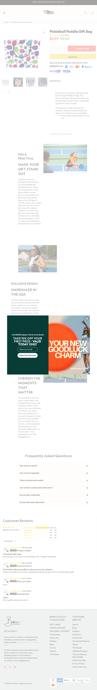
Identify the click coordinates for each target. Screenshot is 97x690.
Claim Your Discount (27, 355)
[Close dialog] (87, 318)
